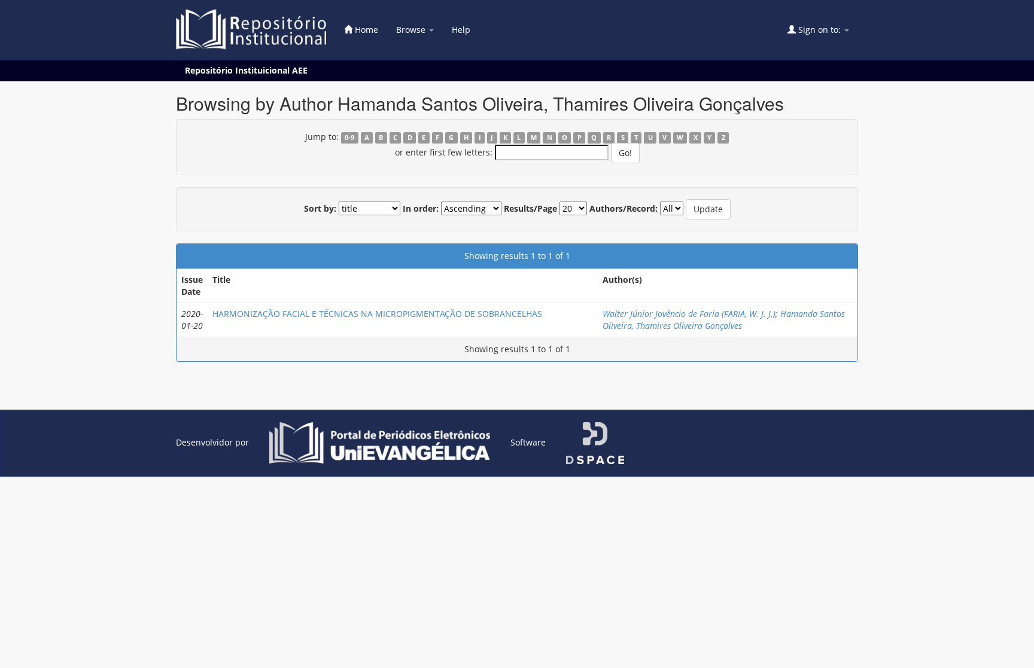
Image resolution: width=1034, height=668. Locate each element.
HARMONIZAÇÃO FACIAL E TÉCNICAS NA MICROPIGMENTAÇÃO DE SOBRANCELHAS (377, 313)
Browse (412, 29)
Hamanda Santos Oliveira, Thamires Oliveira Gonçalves (724, 319)
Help (461, 29)
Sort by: (320, 208)
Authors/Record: (623, 208)
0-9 (349, 137)
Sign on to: (819, 29)
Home (365, 29)
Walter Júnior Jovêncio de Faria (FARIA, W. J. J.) (689, 313)
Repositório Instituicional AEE (246, 70)
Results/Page (530, 208)
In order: (421, 208)
